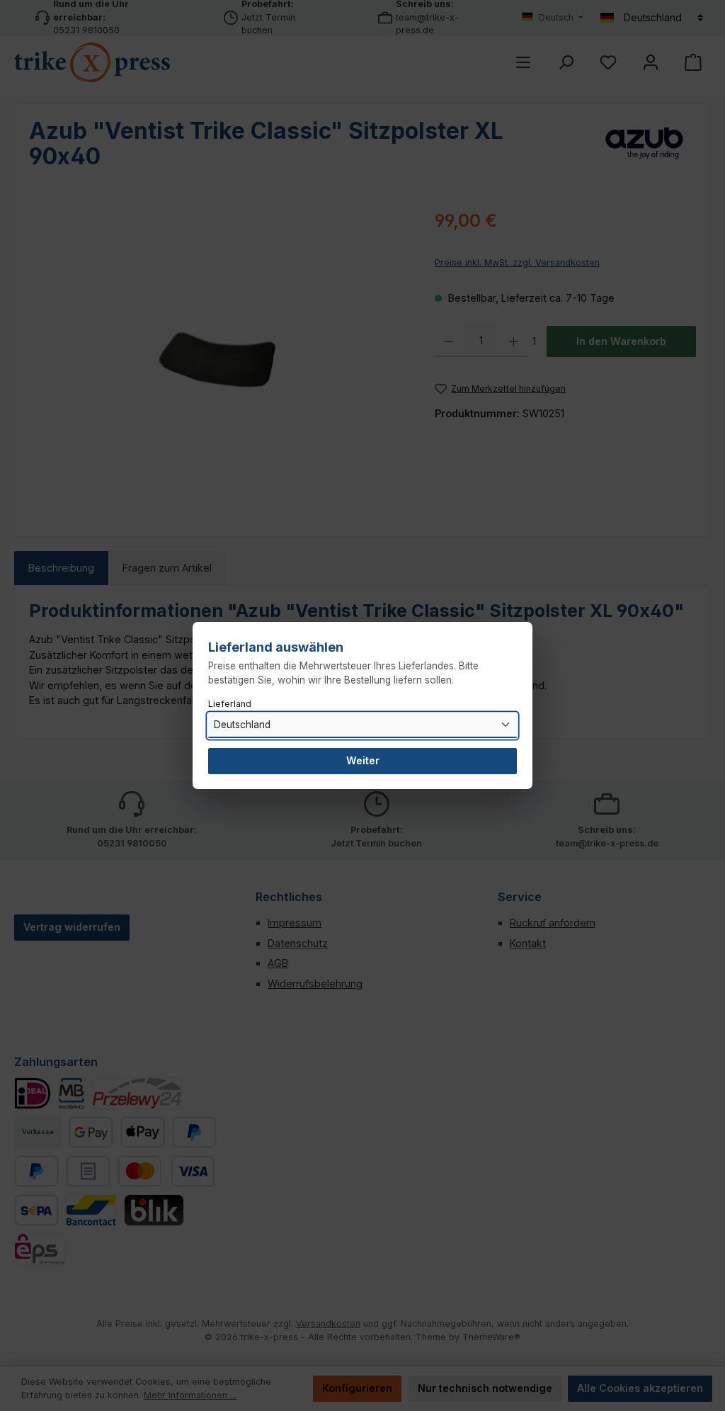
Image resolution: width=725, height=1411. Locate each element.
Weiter (362, 760)
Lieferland (229, 703)
